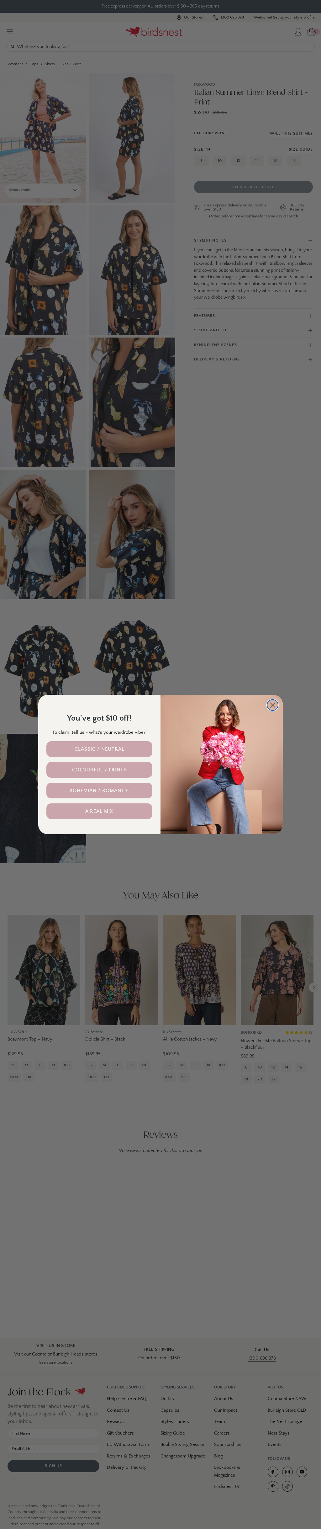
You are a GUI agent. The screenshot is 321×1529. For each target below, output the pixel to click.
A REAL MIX (99, 811)
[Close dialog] (272, 705)
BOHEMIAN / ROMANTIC (99, 790)
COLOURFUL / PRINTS (99, 770)
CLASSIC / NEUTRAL (99, 749)
